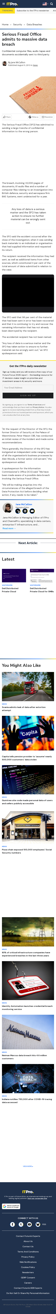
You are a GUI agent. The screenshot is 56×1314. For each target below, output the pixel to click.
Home (5, 24)
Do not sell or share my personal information (28, 1293)
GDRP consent (28, 1277)
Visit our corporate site (37, 1198)
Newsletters (28, 1272)
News (35, 65)
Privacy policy (28, 1256)
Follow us (35, 117)
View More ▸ (28, 1166)
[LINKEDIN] (26, 511)
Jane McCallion (18, 62)
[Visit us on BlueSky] (37, 1224)
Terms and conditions (28, 1251)
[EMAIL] (33, 511)
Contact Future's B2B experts (28, 1288)
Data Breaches (34, 24)
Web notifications (28, 1262)
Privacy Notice (38, 407)
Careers (28, 1282)
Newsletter (49, 117)
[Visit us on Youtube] (29, 1224)
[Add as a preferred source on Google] (11, 1206)
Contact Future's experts (28, 1236)
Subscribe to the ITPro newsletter (33, 10)
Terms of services (35, 405)
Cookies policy (28, 1267)
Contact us (28, 1246)
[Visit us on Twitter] (21, 1224)
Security (17, 24)
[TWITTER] (18, 511)
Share (8, 117)
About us (28, 1241)
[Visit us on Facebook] (12, 1224)
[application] (28, 292)
